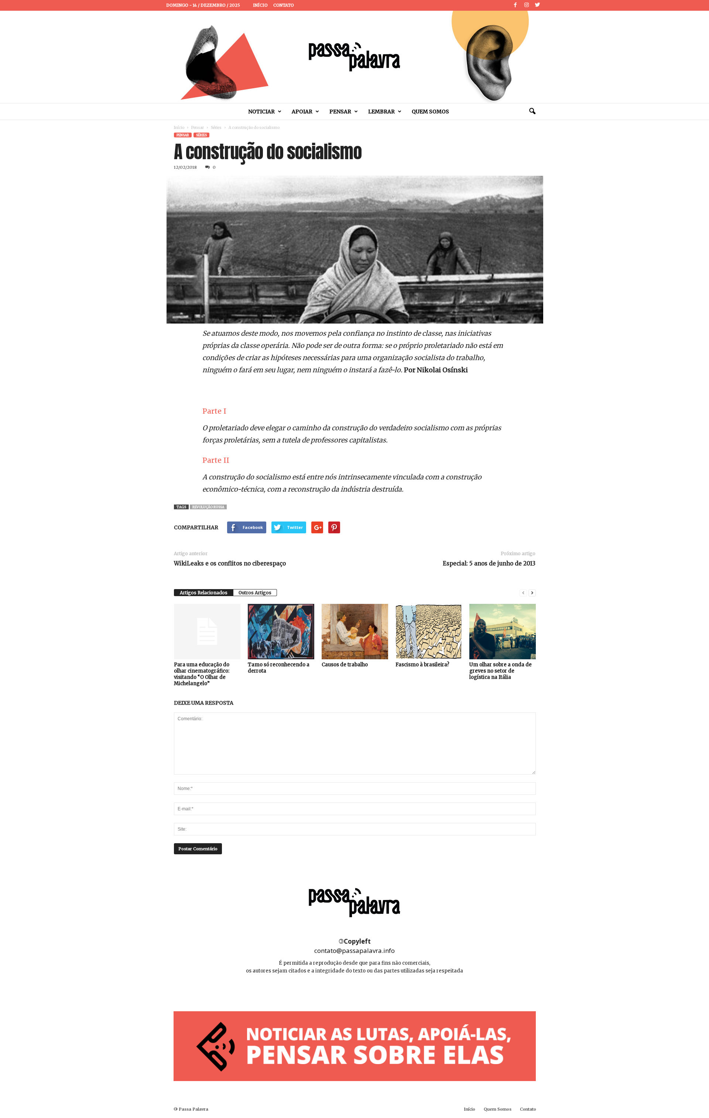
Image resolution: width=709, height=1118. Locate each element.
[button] (532, 111)
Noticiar (261, 111)
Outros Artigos (255, 592)
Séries (216, 127)
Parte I (214, 411)
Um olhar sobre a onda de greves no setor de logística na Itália (500, 670)
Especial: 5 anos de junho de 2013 (489, 563)
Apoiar (302, 111)
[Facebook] (515, 5)
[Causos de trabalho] (355, 631)
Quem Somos (430, 111)
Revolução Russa (208, 507)
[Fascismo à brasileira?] (428, 631)
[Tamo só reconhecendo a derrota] (281, 631)
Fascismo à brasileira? (422, 664)
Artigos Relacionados (203, 592)
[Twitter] (537, 5)
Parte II (215, 460)
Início (260, 5)
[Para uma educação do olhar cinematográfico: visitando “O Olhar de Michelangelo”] (207, 631)
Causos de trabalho (345, 664)
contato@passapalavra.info (354, 950)
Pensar (340, 111)
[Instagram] (526, 5)
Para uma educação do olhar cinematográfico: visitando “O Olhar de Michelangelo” (201, 674)
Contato (283, 5)
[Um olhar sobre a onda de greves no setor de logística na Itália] (502, 631)
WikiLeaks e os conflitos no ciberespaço (230, 563)
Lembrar (381, 111)
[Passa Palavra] (354, 56)
